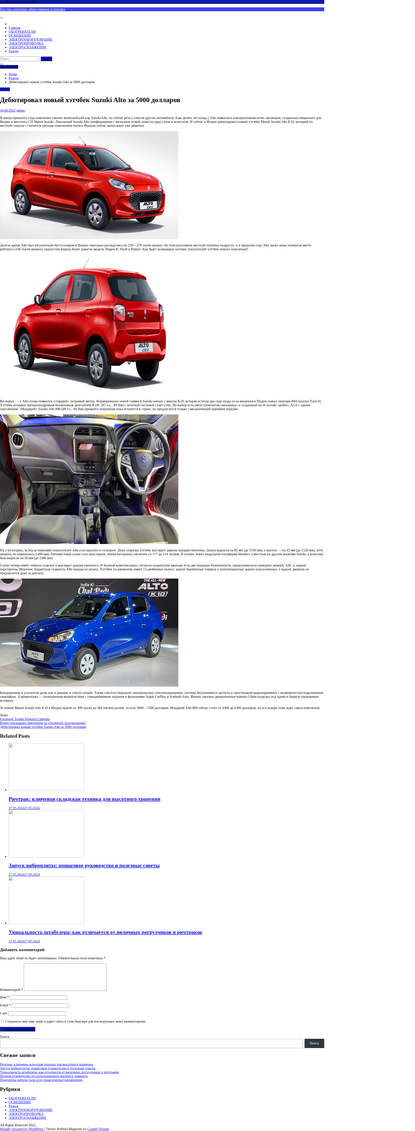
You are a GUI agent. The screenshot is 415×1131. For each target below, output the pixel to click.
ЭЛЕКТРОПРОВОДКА (26, 43)
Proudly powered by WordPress (22, 1129)
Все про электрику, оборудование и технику (32, 9)
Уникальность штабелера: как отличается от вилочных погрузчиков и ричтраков (105, 932)
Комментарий (11, 989)
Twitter (19, 719)
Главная (14, 28)
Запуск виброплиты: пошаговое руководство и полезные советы (84, 865)
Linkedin (43, 719)
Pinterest (31, 719)
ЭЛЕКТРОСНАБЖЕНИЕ (27, 47)
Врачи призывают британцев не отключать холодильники (43, 723)
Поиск (5, 1037)
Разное (14, 51)
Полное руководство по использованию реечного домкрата (44, 1076)
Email (5, 1005)
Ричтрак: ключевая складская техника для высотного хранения (84, 799)
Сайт (3, 1013)
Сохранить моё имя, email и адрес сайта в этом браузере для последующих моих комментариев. (75, 1021)
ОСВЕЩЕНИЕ (20, 35)
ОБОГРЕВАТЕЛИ (22, 31)
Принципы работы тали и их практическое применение (41, 1080)
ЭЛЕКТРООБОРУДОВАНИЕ (31, 39)
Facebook (7, 719)
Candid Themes (98, 1129)
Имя (4, 997)
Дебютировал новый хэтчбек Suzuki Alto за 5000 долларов (43, 727)
